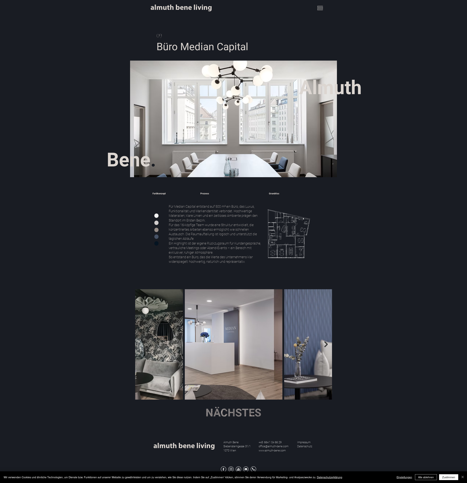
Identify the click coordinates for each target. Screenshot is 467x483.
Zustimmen (448, 477)
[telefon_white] (253, 469)
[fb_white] (223, 469)
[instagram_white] (231, 469)
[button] (320, 8)
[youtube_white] (238, 469)
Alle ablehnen (426, 477)
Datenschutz (305, 446)
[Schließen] (462, 477)
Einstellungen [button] (404, 477)
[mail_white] (246, 469)
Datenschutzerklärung (329, 477)
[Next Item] (326, 344)
